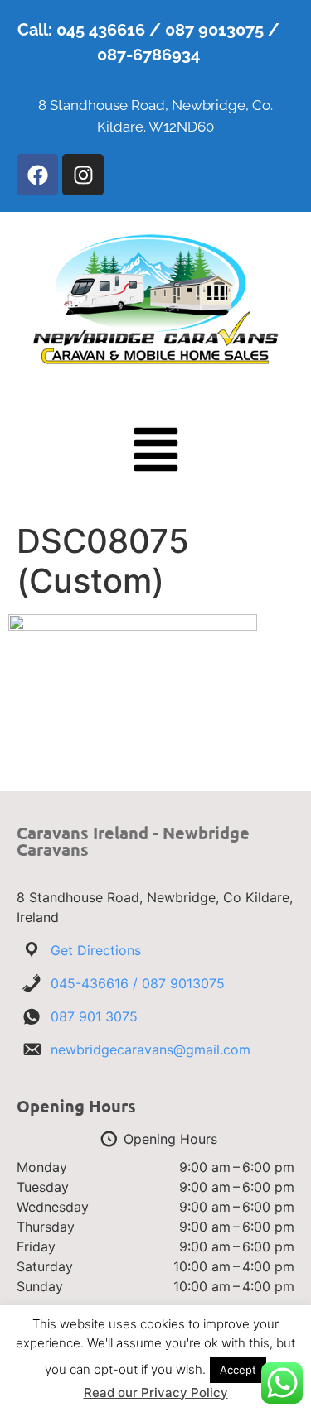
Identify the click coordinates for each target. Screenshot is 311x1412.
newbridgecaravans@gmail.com (150, 1049)
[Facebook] (37, 174)
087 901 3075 (94, 1016)
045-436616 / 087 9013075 (138, 983)
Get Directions (96, 950)
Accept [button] (238, 1369)
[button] (156, 452)
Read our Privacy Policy (156, 1392)
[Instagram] (83, 174)
